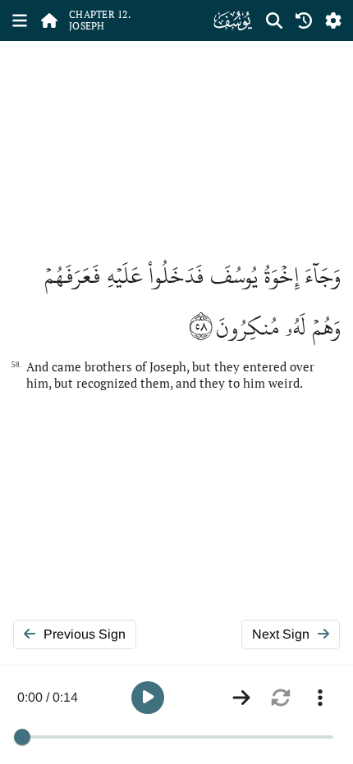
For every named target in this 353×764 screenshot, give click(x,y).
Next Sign (280, 634)
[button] (147, 697)
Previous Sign (85, 634)
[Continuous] (241, 697)
